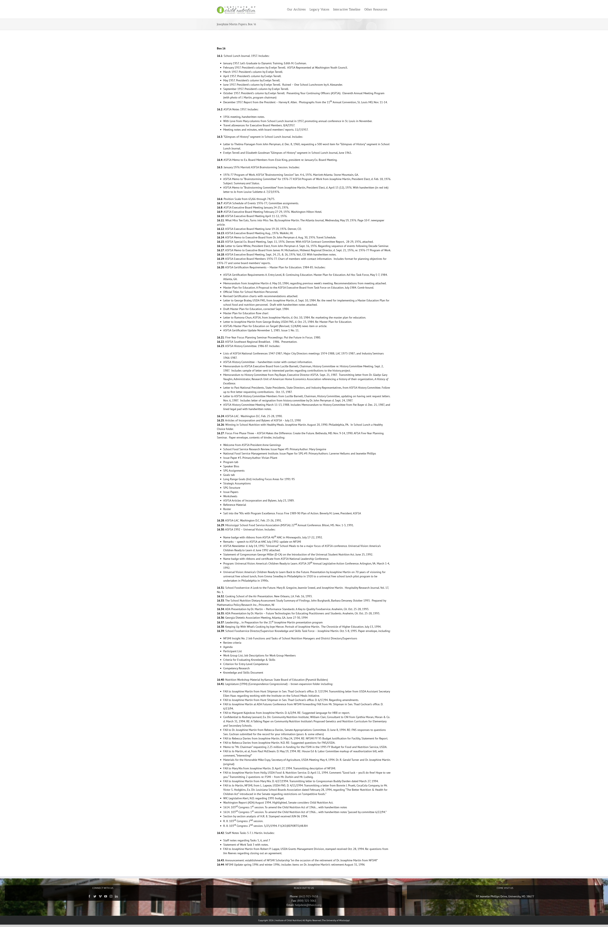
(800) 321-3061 (306, 900)
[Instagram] (111, 896)
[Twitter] (94, 896)
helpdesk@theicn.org (308, 905)
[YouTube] (105, 896)
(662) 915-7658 (308, 896)
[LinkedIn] (116, 896)
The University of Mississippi (336, 920)
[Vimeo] (100, 896)
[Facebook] (89, 896)
